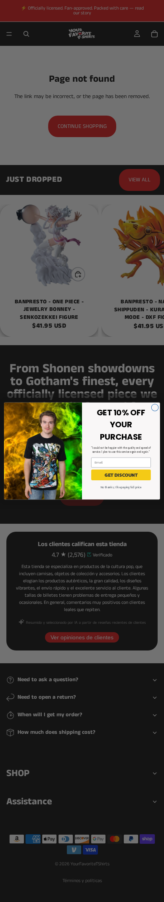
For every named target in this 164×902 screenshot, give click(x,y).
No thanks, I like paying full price (121, 487)
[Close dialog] (154, 407)
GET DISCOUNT (121, 474)
